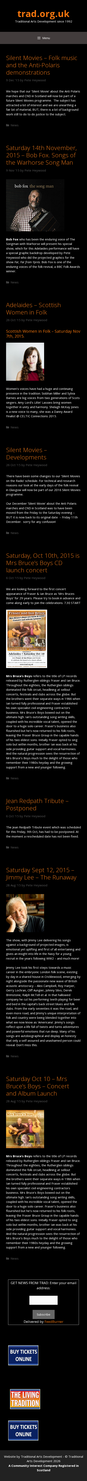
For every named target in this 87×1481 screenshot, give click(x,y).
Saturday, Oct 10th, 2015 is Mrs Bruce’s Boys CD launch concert (43, 562)
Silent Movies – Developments (26, 453)
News (15, 125)
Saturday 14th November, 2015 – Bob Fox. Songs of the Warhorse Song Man (41, 155)
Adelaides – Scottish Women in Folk (33, 308)
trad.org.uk (43, 13)
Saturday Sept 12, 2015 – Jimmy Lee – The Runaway (41, 873)
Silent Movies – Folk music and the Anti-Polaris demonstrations (41, 65)
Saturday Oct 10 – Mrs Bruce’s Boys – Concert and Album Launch (37, 1086)
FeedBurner (54, 1321)
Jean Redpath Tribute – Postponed (37, 804)
